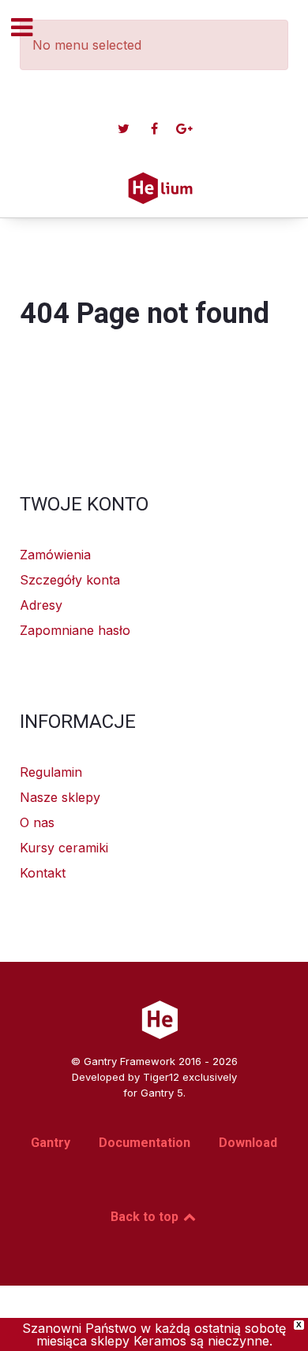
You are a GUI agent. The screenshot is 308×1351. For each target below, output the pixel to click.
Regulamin (51, 772)
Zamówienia (55, 554)
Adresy (41, 605)
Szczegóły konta (70, 580)
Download (248, 1142)
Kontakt (43, 873)
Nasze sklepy (60, 797)
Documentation (144, 1142)
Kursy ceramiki (64, 848)
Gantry (50, 1142)
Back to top (146, 1216)
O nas (37, 822)
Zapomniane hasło (75, 630)
